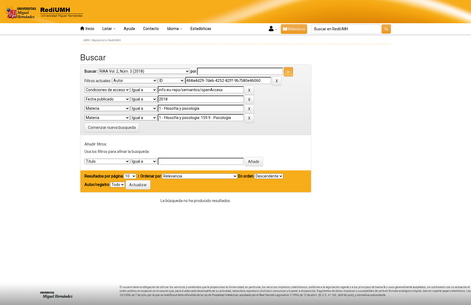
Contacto (151, 28)
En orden (245, 176)
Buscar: (90, 71)
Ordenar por (150, 176)
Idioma (173, 28)
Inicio (89, 28)
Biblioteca (296, 29)
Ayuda (129, 28)
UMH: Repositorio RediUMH (101, 40)
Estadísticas (201, 28)
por (193, 71)
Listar (107, 28)
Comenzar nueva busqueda (112, 127)
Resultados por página (103, 176)
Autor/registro (96, 184)
